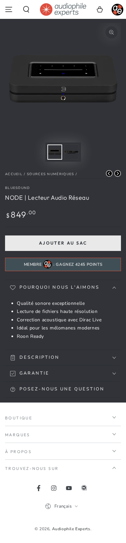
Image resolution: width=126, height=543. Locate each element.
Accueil (14, 174)
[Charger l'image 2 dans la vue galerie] (71, 152)
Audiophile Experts (71, 529)
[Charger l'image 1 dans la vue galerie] (54, 152)
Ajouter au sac (63, 243)
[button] (26, 9)
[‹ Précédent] (109, 173)
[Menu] (8, 9)
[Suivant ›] (117, 173)
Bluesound (17, 188)
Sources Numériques (50, 174)
